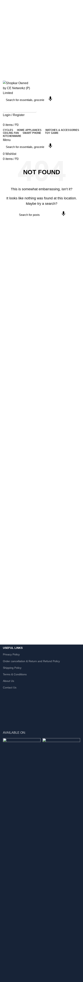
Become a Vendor (20, 108)
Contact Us (9, 687)
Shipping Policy (12, 667)
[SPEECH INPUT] (50, 99)
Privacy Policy (11, 654)
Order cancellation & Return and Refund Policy (31, 661)
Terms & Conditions (15, 674)
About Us (8, 680)
